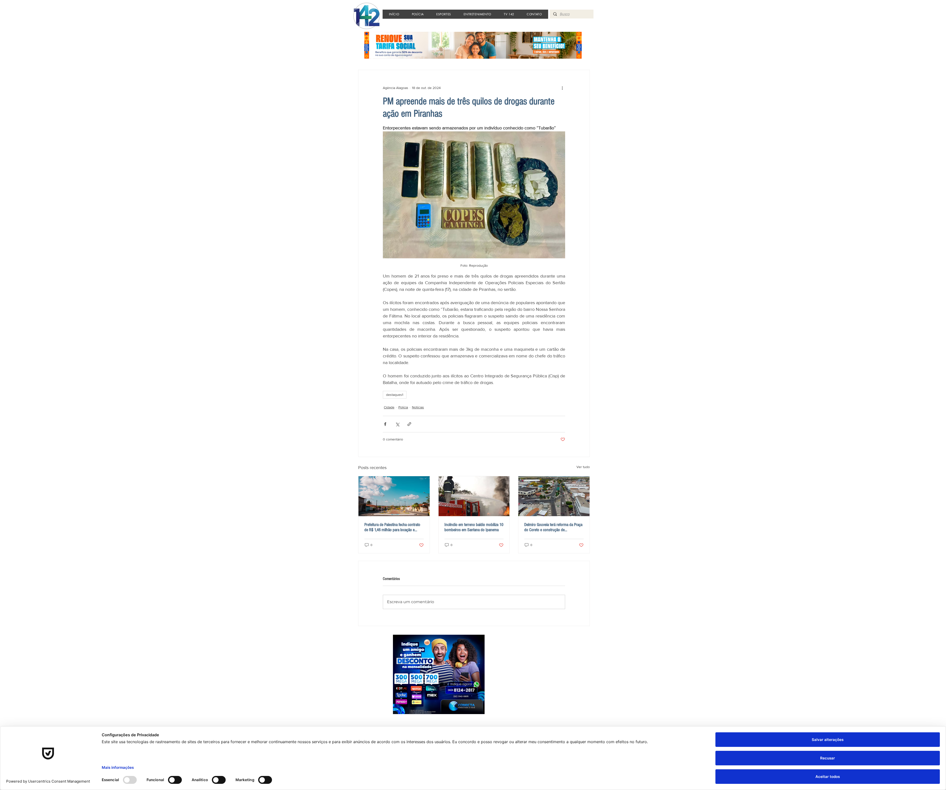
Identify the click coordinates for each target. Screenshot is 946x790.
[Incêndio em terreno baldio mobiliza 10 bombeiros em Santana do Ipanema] (474, 496)
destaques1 (394, 395)
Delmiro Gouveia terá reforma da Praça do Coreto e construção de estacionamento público (553, 527)
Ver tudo (583, 467)
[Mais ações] (562, 88)
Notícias (418, 407)
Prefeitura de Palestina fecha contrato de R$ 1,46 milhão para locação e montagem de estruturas (392, 527)
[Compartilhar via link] (409, 424)
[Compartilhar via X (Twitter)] (397, 424)
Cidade (389, 407)
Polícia (403, 407)
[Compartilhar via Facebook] (385, 424)
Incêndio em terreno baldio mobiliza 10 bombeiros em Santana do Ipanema (473, 527)
